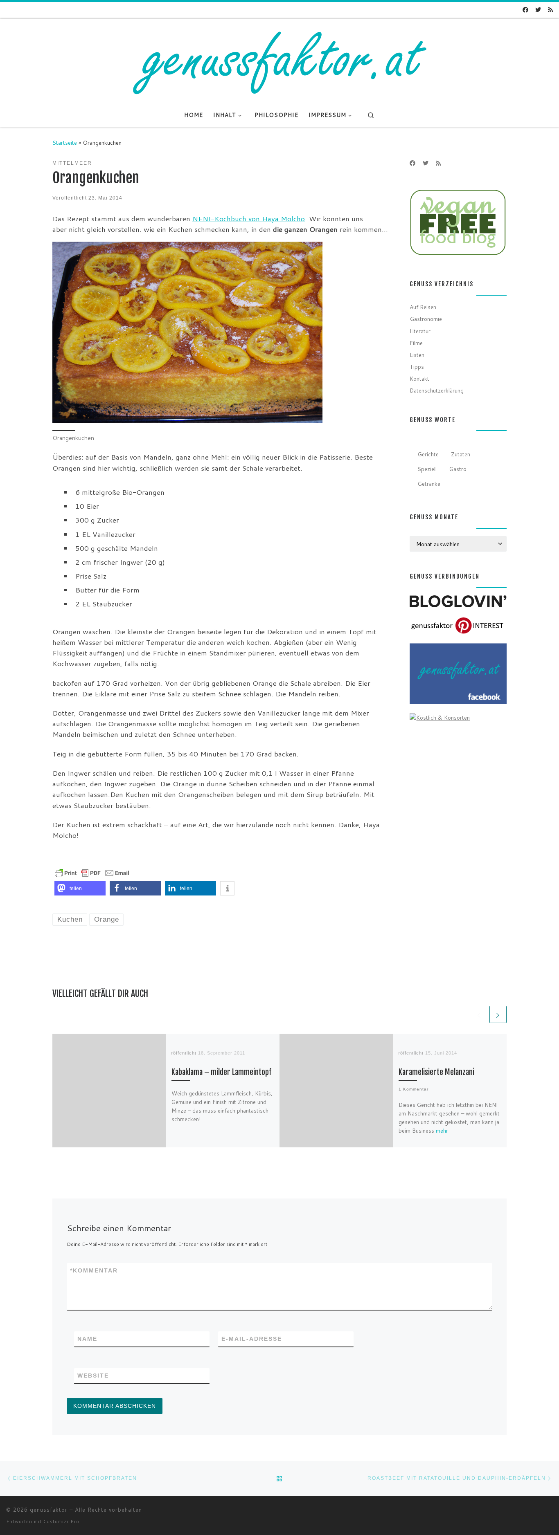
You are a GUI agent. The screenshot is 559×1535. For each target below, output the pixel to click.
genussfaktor (49, 1509)
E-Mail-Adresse (251, 1338)
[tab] (428, 454)
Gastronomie (426, 319)
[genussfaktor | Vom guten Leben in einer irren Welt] (279, 60)
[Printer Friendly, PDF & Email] (92, 872)
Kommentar (94, 1270)
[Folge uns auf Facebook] (525, 10)
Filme (416, 343)
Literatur (420, 331)
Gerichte (428, 454)
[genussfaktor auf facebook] (458, 673)
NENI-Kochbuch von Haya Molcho (248, 218)
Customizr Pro (61, 1521)
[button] (80, 888)
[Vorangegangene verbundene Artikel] (479, 1014)
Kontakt (419, 378)
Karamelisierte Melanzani (436, 1072)
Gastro (458, 469)
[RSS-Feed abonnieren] (550, 10)
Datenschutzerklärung (437, 390)
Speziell (427, 469)
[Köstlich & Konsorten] (440, 716)
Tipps (417, 366)
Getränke (428, 483)
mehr (442, 1130)
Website (93, 1375)
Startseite (64, 142)
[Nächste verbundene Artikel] (498, 1014)
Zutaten (460, 454)
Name (87, 1338)
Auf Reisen (423, 307)
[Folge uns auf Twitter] (538, 10)
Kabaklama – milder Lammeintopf (221, 1072)
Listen (417, 355)
